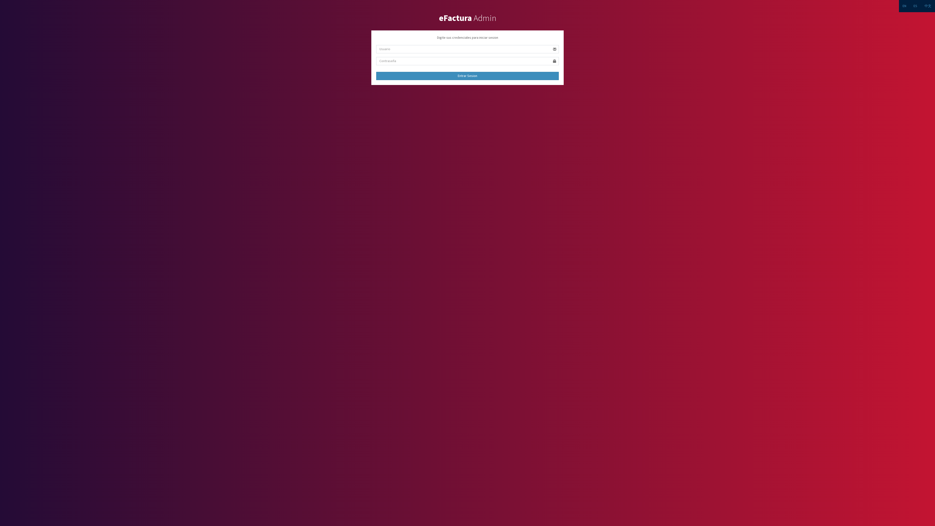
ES (915, 6)
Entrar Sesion (467, 76)
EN (904, 6)
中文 (928, 6)
